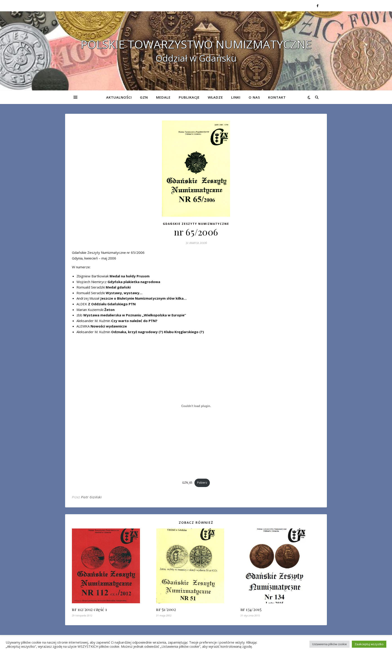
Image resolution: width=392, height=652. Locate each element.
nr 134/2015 (251, 609)
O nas (254, 97)
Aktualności (119, 97)
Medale (163, 97)
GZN (144, 97)
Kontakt (277, 97)
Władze (215, 97)
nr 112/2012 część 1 (89, 609)
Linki (235, 97)
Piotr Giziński (91, 497)
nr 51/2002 (166, 609)
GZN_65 (187, 483)
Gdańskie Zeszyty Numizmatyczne (196, 224)
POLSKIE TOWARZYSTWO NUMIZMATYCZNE (196, 44)
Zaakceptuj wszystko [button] (369, 644)
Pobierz (202, 483)
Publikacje (189, 97)
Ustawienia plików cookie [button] (329, 644)
